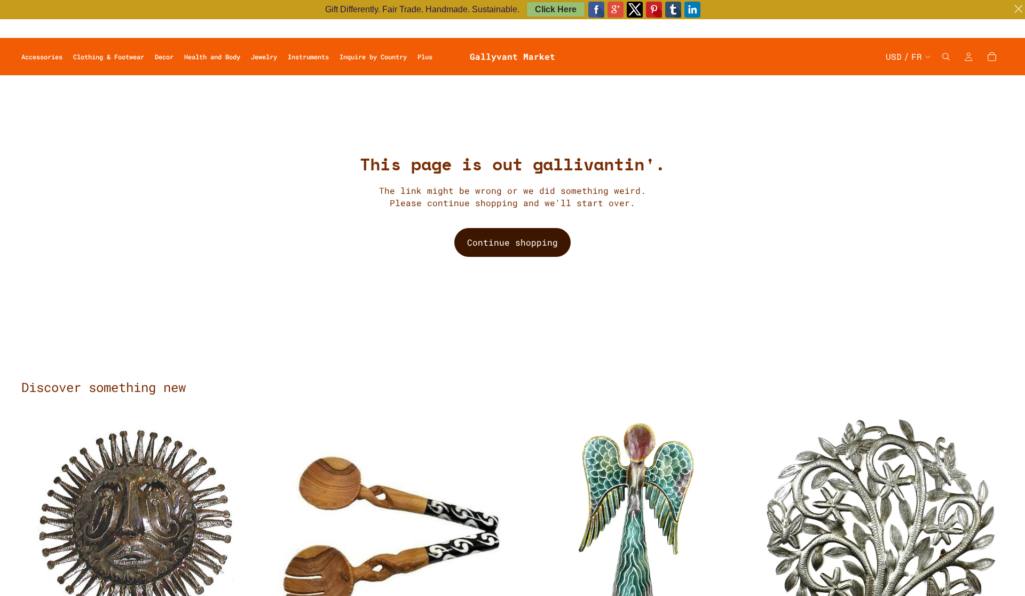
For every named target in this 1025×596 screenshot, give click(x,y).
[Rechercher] (946, 56)
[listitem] (425, 56)
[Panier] (992, 56)
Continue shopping (512, 242)
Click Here (556, 9)
